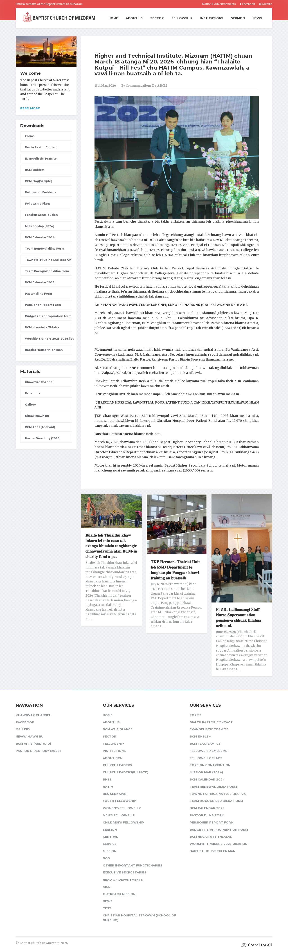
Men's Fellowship (119, 815)
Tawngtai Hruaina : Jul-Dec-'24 (48, 260)
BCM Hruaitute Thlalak (42, 327)
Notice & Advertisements (219, 4)
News (257, 18)
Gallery (30, 404)
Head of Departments (123, 879)
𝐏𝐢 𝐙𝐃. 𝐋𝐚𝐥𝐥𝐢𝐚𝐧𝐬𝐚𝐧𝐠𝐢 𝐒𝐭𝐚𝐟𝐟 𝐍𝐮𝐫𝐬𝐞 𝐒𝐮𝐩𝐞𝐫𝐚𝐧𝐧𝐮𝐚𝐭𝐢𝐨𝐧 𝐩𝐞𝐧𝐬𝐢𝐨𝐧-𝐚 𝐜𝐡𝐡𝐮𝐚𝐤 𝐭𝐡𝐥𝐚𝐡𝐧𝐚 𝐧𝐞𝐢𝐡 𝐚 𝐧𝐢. (238, 617)
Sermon (238, 18)
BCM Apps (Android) (40, 427)
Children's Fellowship (123, 822)
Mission (109, 851)
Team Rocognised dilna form (47, 271)
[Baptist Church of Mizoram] (58, 17)
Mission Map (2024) (39, 226)
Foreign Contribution (41, 215)
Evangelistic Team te (41, 158)
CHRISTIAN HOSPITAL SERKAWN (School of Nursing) (139, 918)
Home (113, 18)
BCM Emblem (35, 169)
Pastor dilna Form (38, 293)
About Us (134, 18)
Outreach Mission (119, 894)
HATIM (108, 786)
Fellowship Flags (37, 203)
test (107, 908)
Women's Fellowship (122, 808)
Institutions (211, 18)
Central (110, 836)
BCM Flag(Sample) (38, 181)
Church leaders (117, 765)
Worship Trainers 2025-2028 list (48, 338)
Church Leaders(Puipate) (125, 772)
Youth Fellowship (119, 801)
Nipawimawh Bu (37, 415)
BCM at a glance (118, 729)
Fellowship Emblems (40, 192)
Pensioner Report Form (43, 305)
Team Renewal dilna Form (44, 248)
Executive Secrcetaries (124, 872)
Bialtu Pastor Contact (41, 147)
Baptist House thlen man (44, 350)
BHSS (107, 779)
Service (110, 844)
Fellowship (182, 18)
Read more (30, 108)
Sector (157, 18)
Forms (29, 136)
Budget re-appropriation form (48, 316)
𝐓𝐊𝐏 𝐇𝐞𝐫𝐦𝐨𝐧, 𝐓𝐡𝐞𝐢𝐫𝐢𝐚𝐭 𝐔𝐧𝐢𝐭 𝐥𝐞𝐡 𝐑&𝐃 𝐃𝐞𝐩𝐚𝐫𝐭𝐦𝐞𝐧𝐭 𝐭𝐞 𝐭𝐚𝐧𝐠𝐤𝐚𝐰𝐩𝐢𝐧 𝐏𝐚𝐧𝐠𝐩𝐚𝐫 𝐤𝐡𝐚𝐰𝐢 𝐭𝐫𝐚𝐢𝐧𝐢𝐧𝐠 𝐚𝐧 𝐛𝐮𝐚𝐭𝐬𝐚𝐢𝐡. (175, 569)
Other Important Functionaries (132, 865)
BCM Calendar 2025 (39, 282)
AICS (106, 887)
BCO (106, 858)
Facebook (248, 4)
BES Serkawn (114, 794)
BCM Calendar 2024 (40, 237)
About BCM (113, 758)
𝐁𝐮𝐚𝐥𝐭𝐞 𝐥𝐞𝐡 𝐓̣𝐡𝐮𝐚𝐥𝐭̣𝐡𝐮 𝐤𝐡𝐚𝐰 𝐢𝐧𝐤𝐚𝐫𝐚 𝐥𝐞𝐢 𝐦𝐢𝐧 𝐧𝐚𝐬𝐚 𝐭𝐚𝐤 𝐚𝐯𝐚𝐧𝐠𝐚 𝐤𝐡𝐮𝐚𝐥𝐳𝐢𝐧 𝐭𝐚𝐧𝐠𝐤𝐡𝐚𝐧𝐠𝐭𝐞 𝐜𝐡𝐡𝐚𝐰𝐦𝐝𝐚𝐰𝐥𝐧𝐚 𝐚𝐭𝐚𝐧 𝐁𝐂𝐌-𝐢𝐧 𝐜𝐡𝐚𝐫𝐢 (111, 546)
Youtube (266, 4)
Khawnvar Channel (39, 382)
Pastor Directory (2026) (43, 438)
